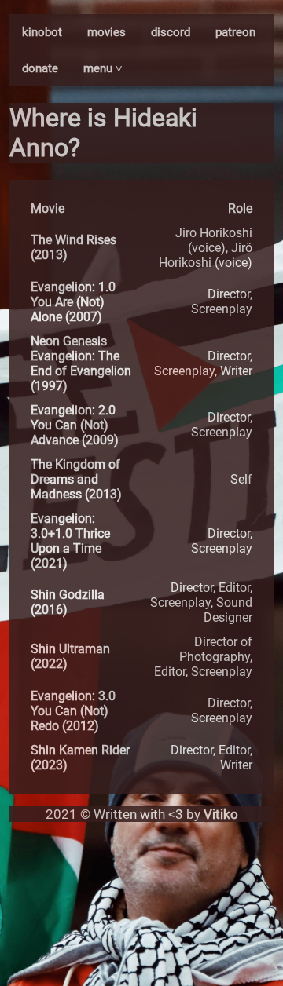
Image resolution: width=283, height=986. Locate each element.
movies (106, 32)
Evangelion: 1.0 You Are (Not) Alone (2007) (73, 301)
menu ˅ (103, 68)
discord (170, 32)
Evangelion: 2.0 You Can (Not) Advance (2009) (75, 425)
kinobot (42, 32)
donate (40, 68)
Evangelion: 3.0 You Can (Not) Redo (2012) (73, 710)
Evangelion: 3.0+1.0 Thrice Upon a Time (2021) (70, 541)
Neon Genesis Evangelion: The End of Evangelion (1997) (81, 363)
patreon (235, 32)
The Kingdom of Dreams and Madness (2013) (76, 479)
